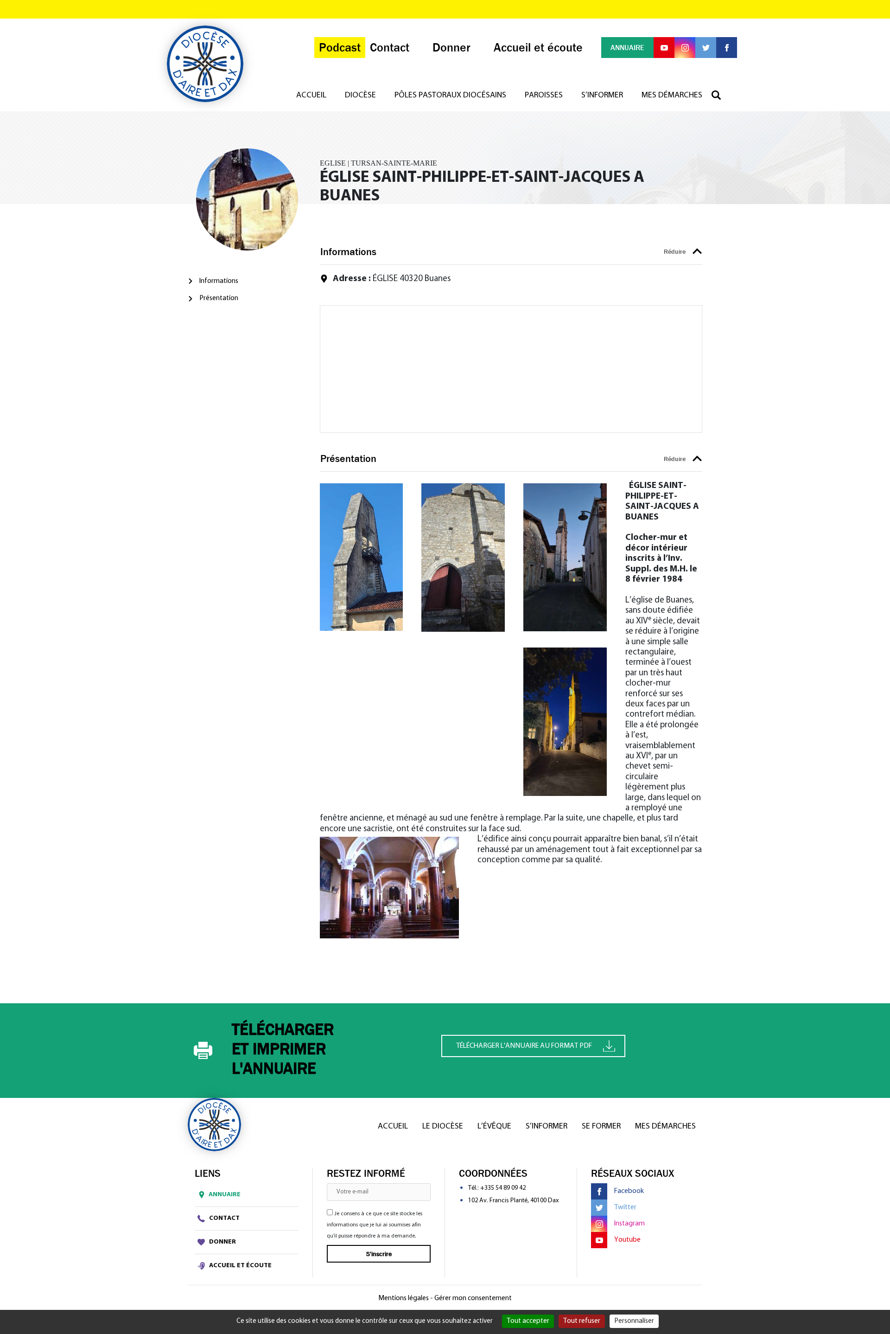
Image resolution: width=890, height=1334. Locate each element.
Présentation (218, 298)
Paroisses (544, 95)
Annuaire (225, 1194)
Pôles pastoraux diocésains (450, 95)
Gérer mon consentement (473, 1298)
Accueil (311, 95)
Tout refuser (581, 1321)
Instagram (629, 1223)
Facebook (629, 1191)
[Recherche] (721, 95)
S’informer (602, 95)
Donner (222, 1241)
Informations (218, 281)
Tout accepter (528, 1321)
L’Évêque (494, 1126)
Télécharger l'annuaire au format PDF (524, 1046)
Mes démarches (672, 95)
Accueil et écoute (240, 1265)
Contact (224, 1218)
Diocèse (360, 95)
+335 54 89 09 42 (503, 1188)
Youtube (627, 1240)
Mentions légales (403, 1298)
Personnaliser (634, 1321)
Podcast (340, 47)
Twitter (625, 1207)
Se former (601, 1126)
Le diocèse (442, 1126)
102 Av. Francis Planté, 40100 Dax (513, 1200)
